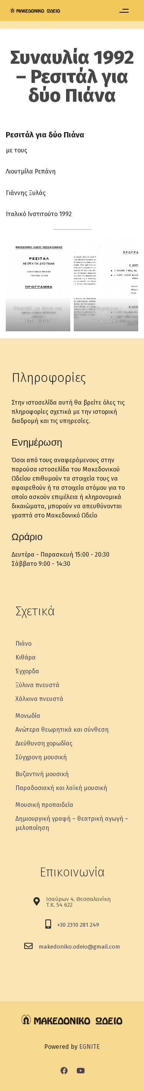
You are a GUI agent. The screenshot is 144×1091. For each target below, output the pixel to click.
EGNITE (89, 1046)
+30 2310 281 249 (78, 924)
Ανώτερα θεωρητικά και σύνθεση (62, 729)
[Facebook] (63, 1070)
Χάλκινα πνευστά (39, 699)
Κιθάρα (25, 657)
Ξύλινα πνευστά (37, 685)
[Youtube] (80, 1070)
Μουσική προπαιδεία (44, 804)
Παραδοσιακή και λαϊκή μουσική (61, 788)
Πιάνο (23, 643)
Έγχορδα (27, 671)
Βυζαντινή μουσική (42, 774)
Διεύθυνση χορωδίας (44, 743)
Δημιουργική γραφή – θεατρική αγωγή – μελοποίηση (71, 823)
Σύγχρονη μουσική (41, 757)
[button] (123, 10)
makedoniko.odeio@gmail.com (79, 946)
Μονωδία (27, 715)
